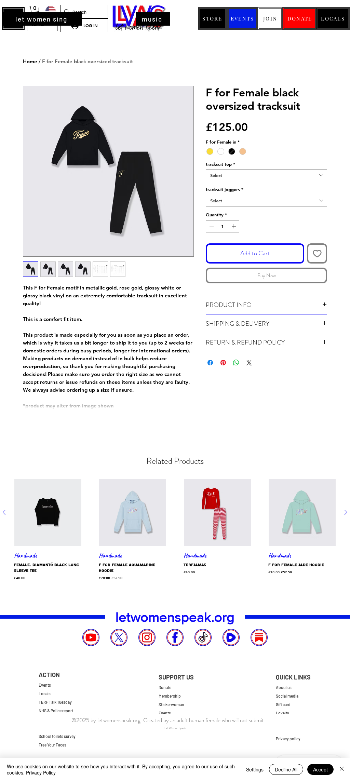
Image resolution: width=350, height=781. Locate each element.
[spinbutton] (222, 226)
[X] (118, 637)
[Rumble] (231, 637)
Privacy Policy (41, 772)
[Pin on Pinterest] (223, 363)
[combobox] (266, 175)
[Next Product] (346, 512)
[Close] (342, 769)
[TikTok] (203, 637)
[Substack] (259, 637)
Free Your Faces (52, 744)
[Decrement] (211, 226)
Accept (320, 769)
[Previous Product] (4, 512)
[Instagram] (147, 637)
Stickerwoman (171, 704)
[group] (175, 530)
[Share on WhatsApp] (236, 363)
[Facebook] (175, 637)
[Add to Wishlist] (317, 253)
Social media (287, 696)
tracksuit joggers (224, 189)
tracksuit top (220, 164)
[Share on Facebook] (210, 363)
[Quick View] (48, 512)
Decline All (286, 769)
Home (30, 61)
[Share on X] (249, 363)
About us (284, 687)
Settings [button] (255, 769)
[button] (35, 11)
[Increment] (234, 226)
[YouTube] (90, 637)
